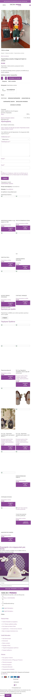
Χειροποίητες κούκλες (6, 224)
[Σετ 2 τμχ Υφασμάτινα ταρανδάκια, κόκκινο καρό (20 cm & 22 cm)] (23, 334)
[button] (8, 229)
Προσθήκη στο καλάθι (14, 78)
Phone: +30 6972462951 (9, 598)
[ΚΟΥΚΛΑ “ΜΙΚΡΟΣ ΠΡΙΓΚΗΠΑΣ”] (8, 280)
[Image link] (9, 592)
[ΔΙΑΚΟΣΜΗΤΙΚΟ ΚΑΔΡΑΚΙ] (8, 517)
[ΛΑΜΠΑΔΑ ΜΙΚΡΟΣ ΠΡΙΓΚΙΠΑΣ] (23, 242)
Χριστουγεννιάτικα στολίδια (22, 223)
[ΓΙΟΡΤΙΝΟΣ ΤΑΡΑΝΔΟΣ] (23, 280)
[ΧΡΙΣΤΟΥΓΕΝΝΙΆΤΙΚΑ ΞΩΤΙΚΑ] (23, 205)
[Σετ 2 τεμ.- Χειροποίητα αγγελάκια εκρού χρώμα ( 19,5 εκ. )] (23, 397)
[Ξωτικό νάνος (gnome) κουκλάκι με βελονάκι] (23, 508)
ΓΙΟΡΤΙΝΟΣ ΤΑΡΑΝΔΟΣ (21, 295)
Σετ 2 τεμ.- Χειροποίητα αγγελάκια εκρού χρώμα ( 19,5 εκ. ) (22, 435)
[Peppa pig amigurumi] (8, 334)
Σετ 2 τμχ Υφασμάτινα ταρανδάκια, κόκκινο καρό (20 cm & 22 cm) (22, 372)
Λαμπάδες (18, 263)
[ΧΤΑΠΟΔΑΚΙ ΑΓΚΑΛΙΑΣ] (8, 461)
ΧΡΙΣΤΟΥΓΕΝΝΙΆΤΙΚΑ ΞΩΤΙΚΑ (23, 220)
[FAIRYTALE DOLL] (8, 242)
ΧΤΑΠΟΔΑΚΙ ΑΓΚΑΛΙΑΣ (6, 496)
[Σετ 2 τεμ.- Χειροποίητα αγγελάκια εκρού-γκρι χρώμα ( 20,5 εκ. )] (8, 397)
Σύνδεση (5, 317)
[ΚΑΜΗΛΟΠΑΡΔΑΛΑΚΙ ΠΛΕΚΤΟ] (23, 461)
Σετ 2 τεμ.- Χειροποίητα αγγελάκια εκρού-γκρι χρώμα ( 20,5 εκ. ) (8, 435)
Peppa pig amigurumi (6, 370)
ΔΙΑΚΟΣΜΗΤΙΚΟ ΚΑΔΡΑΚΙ (7, 532)
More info (2, 695)
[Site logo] (15, 5)
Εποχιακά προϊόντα (20, 375)
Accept (8, 695)
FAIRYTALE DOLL (5, 257)
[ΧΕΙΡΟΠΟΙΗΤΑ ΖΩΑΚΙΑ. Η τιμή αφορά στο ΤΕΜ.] (8, 205)
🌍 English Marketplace (7, 608)
